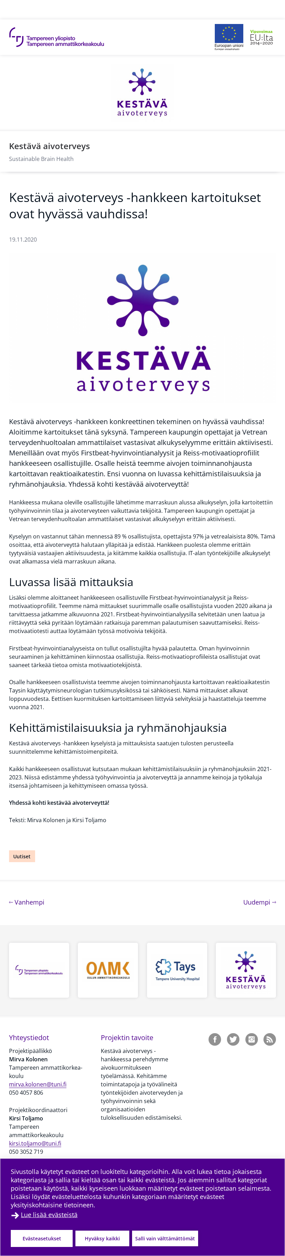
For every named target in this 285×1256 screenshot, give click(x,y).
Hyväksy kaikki (102, 1238)
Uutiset (22, 856)
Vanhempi (28, 902)
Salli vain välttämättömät (165, 1238)
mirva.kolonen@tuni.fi (37, 1084)
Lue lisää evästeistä (49, 1214)
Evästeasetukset (42, 1238)
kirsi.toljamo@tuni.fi (35, 1143)
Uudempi (259, 902)
